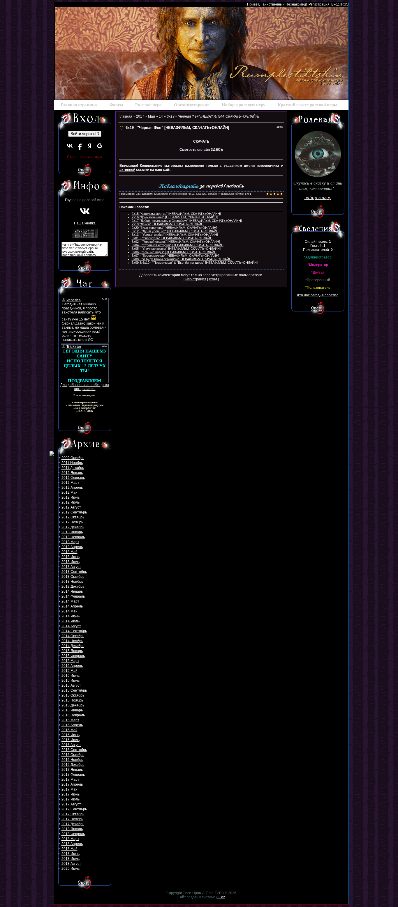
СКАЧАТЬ (201, 141)
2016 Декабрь (72, 765)
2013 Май (69, 552)
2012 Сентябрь (74, 512)
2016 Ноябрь (72, 760)
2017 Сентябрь (74, 809)
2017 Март (70, 779)
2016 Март (70, 720)
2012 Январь (72, 473)
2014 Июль (70, 621)
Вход (335, 4)
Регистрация (319, 4)
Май (151, 116)
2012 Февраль (73, 478)
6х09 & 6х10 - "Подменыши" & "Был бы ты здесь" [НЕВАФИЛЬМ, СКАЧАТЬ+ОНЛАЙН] (195, 262)
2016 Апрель (72, 725)
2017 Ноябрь (72, 819)
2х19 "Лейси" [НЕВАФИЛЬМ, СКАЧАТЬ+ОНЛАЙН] (168, 224)
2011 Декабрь (72, 468)
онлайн (212, 193)
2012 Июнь (70, 497)
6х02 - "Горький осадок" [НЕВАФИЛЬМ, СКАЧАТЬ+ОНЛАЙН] (176, 241)
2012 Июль (70, 502)
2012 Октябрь (72, 517)
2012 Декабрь (72, 527)
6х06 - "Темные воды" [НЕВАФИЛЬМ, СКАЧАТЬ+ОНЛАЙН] (174, 252)
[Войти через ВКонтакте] (70, 145)
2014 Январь (72, 591)
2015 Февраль (73, 656)
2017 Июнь (70, 794)
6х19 (191, 193)
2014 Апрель (72, 606)
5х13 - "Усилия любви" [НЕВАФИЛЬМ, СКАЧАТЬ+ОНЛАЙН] (175, 234)
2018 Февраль (73, 834)
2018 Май (69, 849)
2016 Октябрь (72, 755)
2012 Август (71, 507)
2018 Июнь (70, 854)
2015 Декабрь (72, 705)
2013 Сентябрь (74, 572)
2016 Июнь (70, 735)
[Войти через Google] (99, 145)
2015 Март (70, 661)
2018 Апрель (72, 844)
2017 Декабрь (72, 824)
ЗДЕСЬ (217, 150)
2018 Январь (72, 829)
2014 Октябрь (72, 636)
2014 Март (70, 601)
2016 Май (69, 730)
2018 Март (70, 839)
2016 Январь (72, 710)
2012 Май (69, 492)
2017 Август (71, 804)
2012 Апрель (72, 488)
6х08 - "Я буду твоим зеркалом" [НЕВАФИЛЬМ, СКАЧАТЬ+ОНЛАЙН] (182, 259)
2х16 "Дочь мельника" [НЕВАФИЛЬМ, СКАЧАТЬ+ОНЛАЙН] (175, 217)
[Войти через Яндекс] (89, 145)
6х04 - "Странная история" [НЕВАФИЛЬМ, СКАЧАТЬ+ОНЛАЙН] (178, 245)
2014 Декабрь (72, 646)
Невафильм (226, 193)
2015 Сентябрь (74, 690)
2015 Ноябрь (72, 700)
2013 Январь (72, 532)
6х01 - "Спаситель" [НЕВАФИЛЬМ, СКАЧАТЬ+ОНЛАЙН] (172, 238)
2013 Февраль (73, 537)
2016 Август (71, 745)
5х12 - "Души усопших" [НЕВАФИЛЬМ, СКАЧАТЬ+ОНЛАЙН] (175, 231)
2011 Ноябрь (72, 463)
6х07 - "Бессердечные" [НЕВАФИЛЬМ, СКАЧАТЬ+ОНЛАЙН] (175, 255)
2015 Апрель (72, 666)
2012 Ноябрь (72, 522)
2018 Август (71, 864)
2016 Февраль (73, 715)
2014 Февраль (73, 596)
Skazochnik (161, 193)
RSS (344, 4)
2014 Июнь (70, 616)
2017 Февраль (73, 775)
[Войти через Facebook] (79, 145)
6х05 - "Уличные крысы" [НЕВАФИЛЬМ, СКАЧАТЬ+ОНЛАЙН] (176, 248)
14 (161, 116)
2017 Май (69, 789)
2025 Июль (70, 869)
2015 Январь (72, 651)
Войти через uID (85, 134)
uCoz (220, 897)
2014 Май (69, 611)
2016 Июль (70, 740)
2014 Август (71, 626)
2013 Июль (70, 562)
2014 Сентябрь (74, 631)
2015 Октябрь (72, 695)
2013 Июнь (70, 557)
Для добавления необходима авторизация (84, 387)
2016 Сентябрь (74, 750)
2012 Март (70, 483)
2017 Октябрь (72, 814)
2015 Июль (70, 681)
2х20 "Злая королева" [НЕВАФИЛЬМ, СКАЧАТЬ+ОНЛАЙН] (174, 227)
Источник (175, 193)
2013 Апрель (72, 547)
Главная (125, 116)
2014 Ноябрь (72, 641)
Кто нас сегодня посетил (317, 295)
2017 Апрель (72, 784)
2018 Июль (70, 859)
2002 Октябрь (72, 458)
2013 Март (70, 542)
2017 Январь (72, 770)
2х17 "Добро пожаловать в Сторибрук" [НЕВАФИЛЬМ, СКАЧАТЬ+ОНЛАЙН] (187, 220)
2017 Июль (70, 799)
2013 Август (71, 567)
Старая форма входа (84, 157)
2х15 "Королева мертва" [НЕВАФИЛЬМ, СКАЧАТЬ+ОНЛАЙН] (176, 213)
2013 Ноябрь (72, 582)
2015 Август (71, 685)
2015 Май (69, 671)
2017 (140, 116)
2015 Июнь (70, 676)
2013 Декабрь (72, 586)
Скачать (201, 193)
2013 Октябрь (72, 577)
